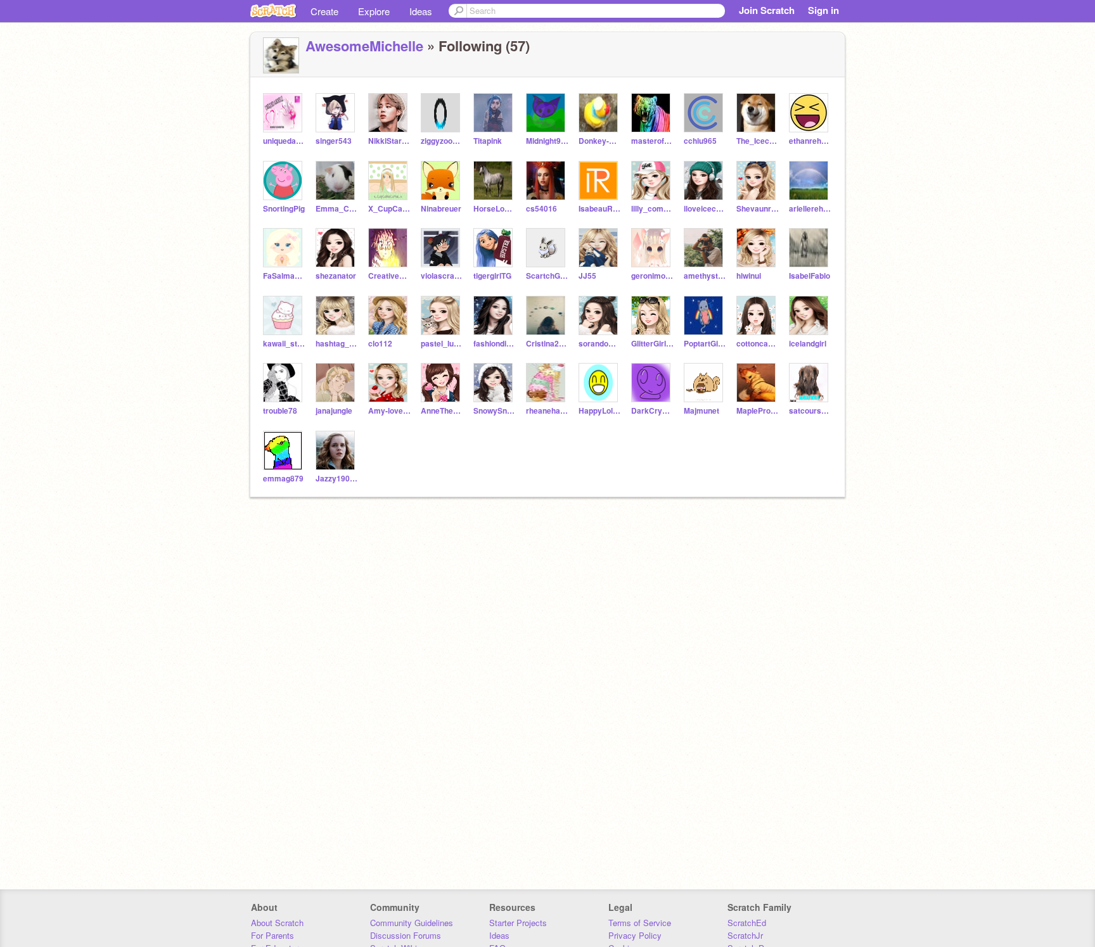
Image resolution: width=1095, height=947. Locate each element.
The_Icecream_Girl (757, 141)
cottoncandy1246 (757, 343)
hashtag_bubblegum (337, 343)
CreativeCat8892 (389, 275)
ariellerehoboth (810, 208)
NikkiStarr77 (389, 141)
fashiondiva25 (494, 343)
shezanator (336, 275)
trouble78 (280, 410)
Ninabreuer (441, 208)
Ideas (420, 11)
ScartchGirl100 (547, 275)
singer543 (334, 141)
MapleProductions (757, 410)
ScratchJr (745, 935)
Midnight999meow (547, 141)
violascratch (442, 275)
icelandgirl (807, 343)
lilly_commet (652, 208)
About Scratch (277, 923)
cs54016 (541, 208)
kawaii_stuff (284, 343)
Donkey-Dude (600, 141)
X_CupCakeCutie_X (389, 208)
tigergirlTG (492, 275)
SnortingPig (284, 208)
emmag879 (283, 478)
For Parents (272, 935)
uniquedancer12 (284, 141)
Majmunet (701, 410)
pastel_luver (442, 343)
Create (324, 11)
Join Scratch (767, 10)
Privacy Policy (635, 935)
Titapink (487, 141)
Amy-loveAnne (389, 410)
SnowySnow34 (494, 410)
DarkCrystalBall (652, 410)
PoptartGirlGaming (705, 343)
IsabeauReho (600, 208)
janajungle (334, 410)
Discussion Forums (405, 935)
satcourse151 (810, 410)
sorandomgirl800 (600, 343)
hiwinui (748, 275)
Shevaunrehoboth (757, 208)
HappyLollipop (600, 410)
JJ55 (587, 275)
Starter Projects (518, 923)
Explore (374, 11)
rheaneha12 (547, 410)
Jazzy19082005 (337, 478)
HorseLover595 (494, 208)
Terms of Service (639, 923)
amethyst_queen (705, 275)
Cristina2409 (547, 343)
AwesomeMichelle (364, 45)
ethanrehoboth (810, 141)
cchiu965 (700, 141)
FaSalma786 (284, 275)
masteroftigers (652, 141)
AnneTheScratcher (442, 410)
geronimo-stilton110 (652, 275)
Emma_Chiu (337, 208)
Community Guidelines (411, 923)
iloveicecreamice (705, 208)
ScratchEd (746, 923)
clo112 (380, 343)
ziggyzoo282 (442, 141)
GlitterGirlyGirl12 (652, 343)
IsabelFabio (809, 275)
